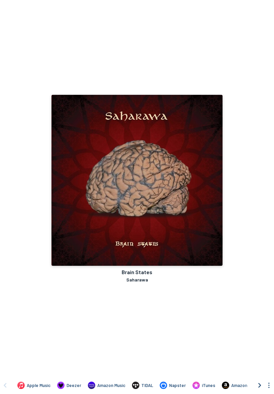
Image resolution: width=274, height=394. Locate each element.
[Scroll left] (5, 385)
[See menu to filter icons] (269, 385)
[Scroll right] (259, 385)
